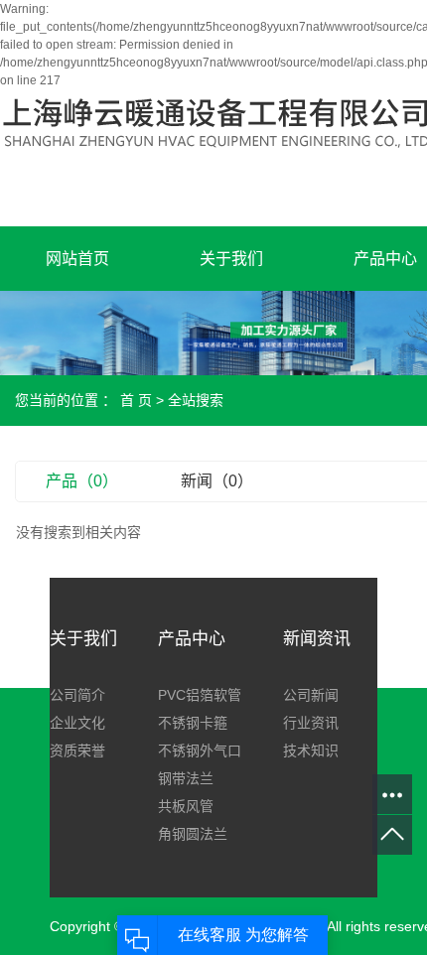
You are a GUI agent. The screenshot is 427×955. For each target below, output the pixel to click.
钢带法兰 (186, 778)
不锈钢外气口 (199, 750)
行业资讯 (311, 723)
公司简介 (77, 695)
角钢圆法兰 (192, 834)
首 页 (136, 400)
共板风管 (186, 806)
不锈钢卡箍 (192, 723)
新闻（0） (217, 481)
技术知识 (311, 750)
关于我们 (231, 258)
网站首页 (77, 258)
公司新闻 (311, 695)
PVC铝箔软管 (199, 695)
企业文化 (77, 723)
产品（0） (82, 481)
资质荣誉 (77, 750)
